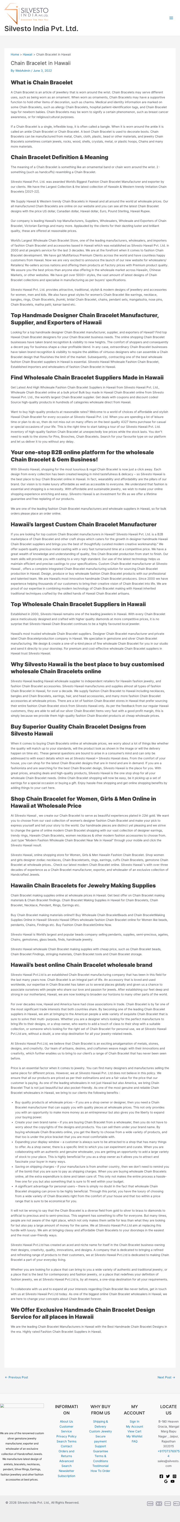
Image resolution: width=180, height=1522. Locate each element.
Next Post (166, 1377)
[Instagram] (174, 1476)
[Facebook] (161, 1476)
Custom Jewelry (100, 1431)
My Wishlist (134, 1436)
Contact (66, 1446)
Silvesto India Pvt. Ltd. (41, 28)
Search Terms (66, 1441)
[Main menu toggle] (171, 18)
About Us (66, 1421)
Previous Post (16, 1377)
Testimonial (100, 1466)
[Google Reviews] (166, 1481)
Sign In (134, 1421)
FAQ (134, 1441)
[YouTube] (173, 1481)
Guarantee (100, 1451)
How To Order (100, 1471)
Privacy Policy (66, 1436)
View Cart (134, 1431)
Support (100, 1446)
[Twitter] (168, 1476)
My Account (134, 1426)
